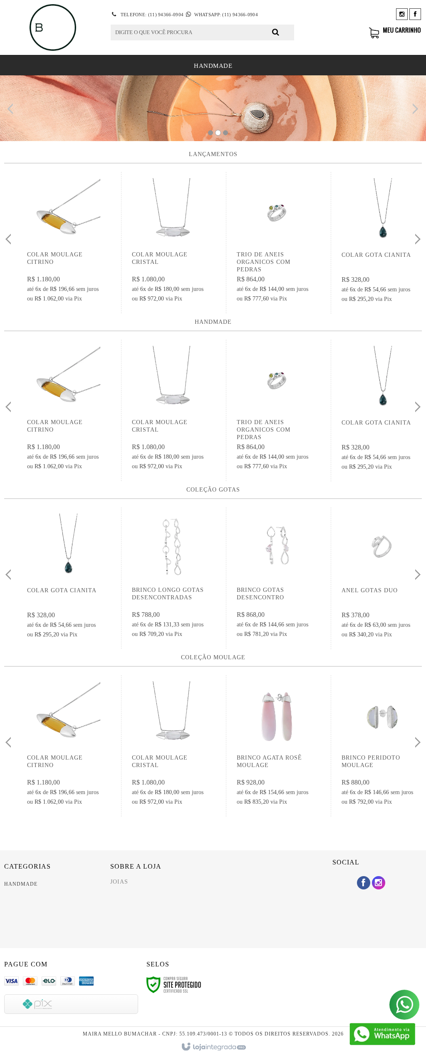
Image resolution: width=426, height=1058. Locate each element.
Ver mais (65, 245)
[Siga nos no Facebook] (415, 14)
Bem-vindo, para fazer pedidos (341, 32)
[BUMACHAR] (53, 27)
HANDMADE (20, 884)
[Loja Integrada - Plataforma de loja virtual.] (213, 1047)
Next (414, 105)
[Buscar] (275, 32)
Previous (12, 108)
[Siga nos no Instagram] (401, 14)
